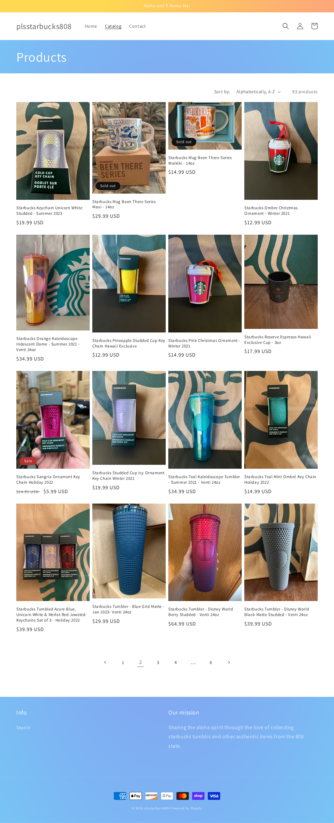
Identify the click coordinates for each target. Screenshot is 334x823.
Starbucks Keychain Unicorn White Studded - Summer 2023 (49, 210)
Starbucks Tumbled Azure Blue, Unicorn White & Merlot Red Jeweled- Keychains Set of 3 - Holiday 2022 (51, 615)
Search (23, 727)
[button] (286, 26)
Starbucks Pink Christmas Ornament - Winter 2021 (204, 343)
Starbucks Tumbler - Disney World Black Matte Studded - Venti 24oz (276, 612)
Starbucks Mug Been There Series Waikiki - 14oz (200, 160)
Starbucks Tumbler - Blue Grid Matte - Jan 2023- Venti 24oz (128, 609)
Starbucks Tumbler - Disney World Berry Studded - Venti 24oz (200, 612)
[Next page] (228, 662)
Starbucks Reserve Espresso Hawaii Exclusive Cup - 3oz (277, 339)
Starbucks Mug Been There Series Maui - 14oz (124, 204)
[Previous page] (105, 662)
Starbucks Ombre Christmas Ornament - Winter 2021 (271, 210)
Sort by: (222, 92)
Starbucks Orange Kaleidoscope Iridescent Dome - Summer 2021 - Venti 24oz (48, 344)
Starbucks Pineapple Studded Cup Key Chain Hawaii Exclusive (128, 343)
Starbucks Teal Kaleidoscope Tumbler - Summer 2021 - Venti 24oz (204, 479)
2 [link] (140, 662)
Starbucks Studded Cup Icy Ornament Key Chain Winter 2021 (128, 475)
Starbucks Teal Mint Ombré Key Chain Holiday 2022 (280, 479)
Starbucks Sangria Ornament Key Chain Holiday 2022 (48, 479)
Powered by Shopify (186, 808)
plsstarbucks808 (157, 808)
